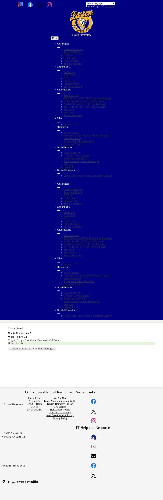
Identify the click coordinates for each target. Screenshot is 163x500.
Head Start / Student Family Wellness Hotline (86, 135)
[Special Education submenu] (58, 173)
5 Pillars (68, 55)
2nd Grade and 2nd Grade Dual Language (85, 104)
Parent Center (70, 81)
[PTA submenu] (58, 122)
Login (9, 482)
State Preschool (71, 95)
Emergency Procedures (75, 158)
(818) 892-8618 (17, 465)
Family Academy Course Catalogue (81, 161)
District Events (15, 343)
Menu (54, 38)
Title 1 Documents (73, 63)
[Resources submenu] (58, 130)
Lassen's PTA (71, 124)
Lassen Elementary (73, 49)
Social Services (71, 132)
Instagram (69, 164)
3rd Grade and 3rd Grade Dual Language (84, 106)
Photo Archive (71, 61)
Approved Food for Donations (79, 141)
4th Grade (69, 109)
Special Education (73, 86)
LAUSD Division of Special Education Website (88, 175)
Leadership (69, 72)
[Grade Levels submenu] (58, 93)
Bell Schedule (71, 58)
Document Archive (73, 144)
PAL (66, 78)
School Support (71, 83)
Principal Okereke (73, 52)
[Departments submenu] (58, 70)
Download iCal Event (48, 340)
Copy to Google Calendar (21, 340)
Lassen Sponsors (72, 152)
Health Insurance (72, 138)
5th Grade (69, 112)
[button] (58, 187)
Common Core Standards (76, 155)
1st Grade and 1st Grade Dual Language (84, 101)
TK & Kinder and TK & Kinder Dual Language (88, 98)
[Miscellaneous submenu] (58, 150)
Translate (109, 6)
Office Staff (69, 75)
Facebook (69, 167)
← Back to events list (21, 348)
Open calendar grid (44, 348)
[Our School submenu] (58, 47)
